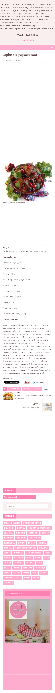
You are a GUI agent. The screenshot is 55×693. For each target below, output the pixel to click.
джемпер (8, 538)
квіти (6, 553)
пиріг (37, 558)
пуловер (19, 563)
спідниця (40, 568)
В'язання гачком (12, 523)
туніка (43, 573)
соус (37, 389)
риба (39, 563)
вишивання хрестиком (39, 528)
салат (7, 568)
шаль (26, 578)
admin (20, 60)
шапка (36, 578)
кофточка (18, 553)
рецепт (27, 389)
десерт (45, 533)
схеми (26, 573)
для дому (21, 538)
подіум (7, 563)
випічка (21, 528)
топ (34, 573)
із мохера (8, 583)
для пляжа (9, 543)
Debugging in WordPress (21, 19)
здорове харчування (25, 548)
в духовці (8, 528)
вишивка (8, 533)
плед (46, 558)
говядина (14, 389)
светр (16, 568)
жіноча (42, 543)
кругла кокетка (33, 553)
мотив (7, 558)
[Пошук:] (27, 506)
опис (29, 558)
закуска (8, 548)
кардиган (43, 548)
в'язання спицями (32, 523)
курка (47, 553)
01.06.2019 (9, 60)
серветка (27, 568)
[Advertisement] (27, 84)
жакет (21, 543)
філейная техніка (12, 578)
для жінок (35, 538)
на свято (18, 558)
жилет (31, 543)
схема (16, 573)
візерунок (33, 533)
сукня (7, 573)
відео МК (20, 533)
